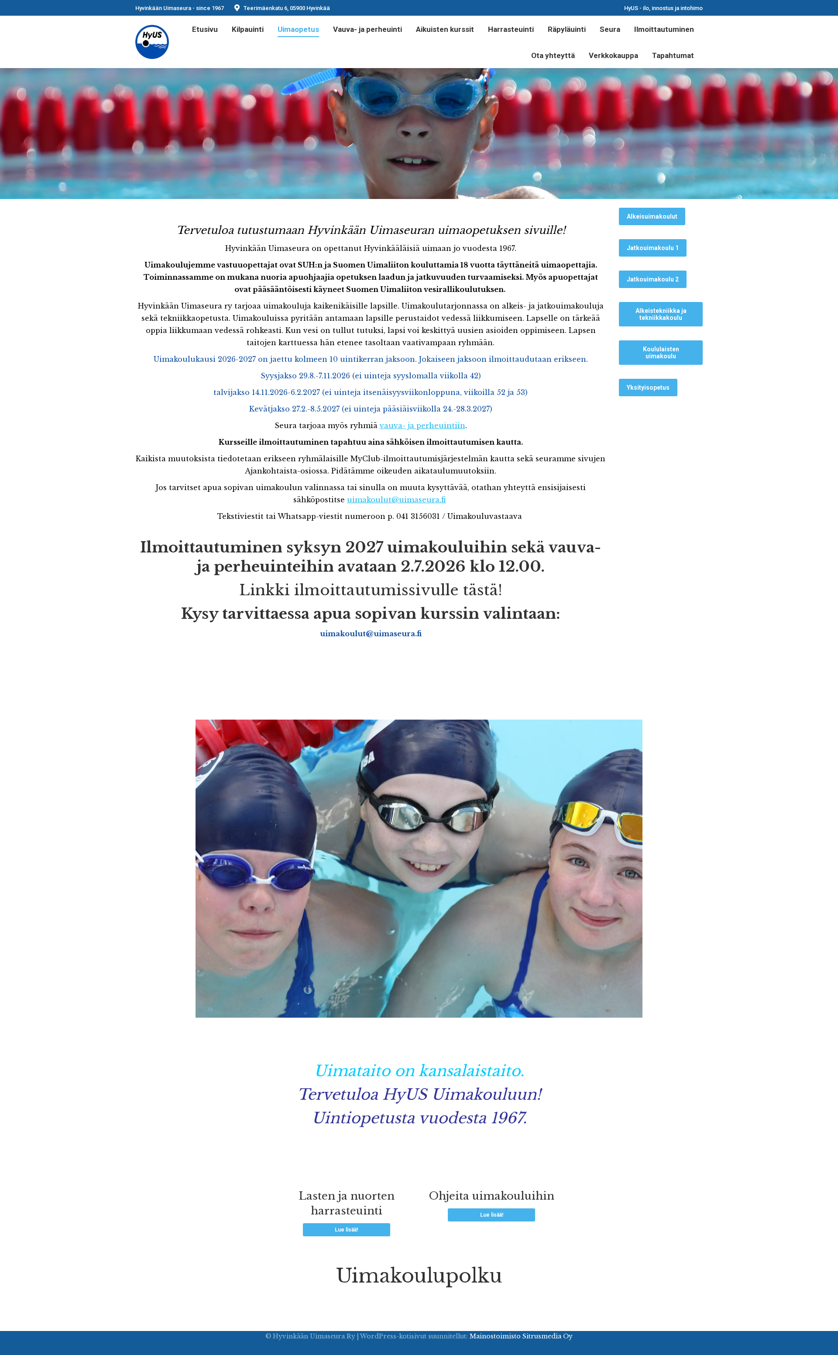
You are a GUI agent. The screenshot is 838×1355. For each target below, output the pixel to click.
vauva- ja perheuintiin (422, 425)
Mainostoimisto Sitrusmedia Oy (521, 1336)
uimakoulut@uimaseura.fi (396, 499)
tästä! (482, 590)
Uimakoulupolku (419, 1276)
